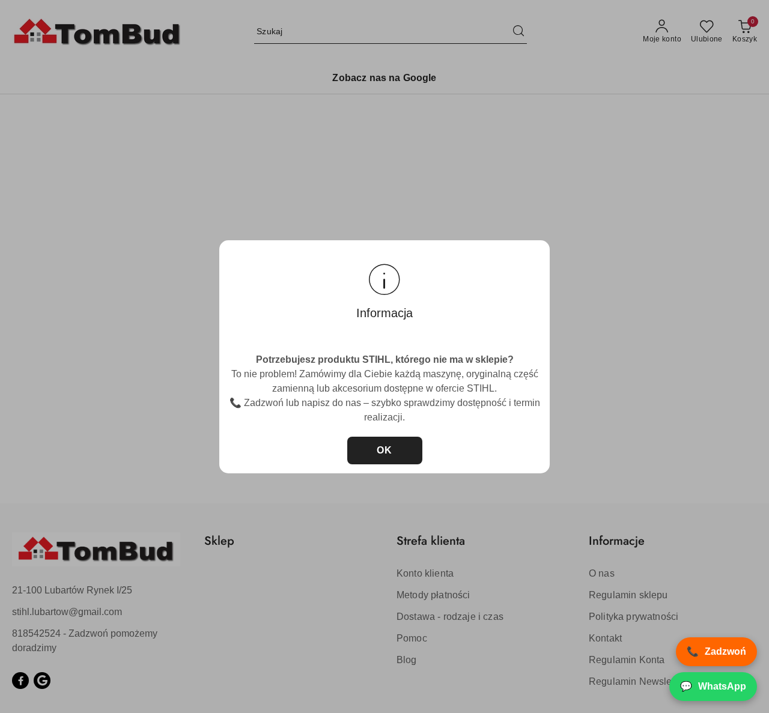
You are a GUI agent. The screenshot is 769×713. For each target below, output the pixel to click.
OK (385, 450)
